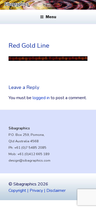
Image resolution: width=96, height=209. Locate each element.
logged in (41, 98)
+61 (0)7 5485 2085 (30, 147)
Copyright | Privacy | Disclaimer (37, 190)
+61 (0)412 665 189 (33, 154)
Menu (51, 16)
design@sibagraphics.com (29, 160)
